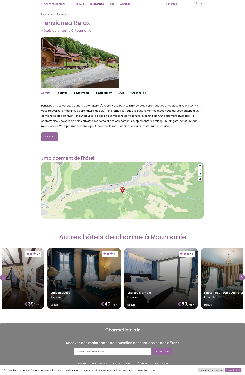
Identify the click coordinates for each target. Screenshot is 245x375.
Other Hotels (138, 92)
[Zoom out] (200, 170)
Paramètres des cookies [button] (210, 370)
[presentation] (3, 277)
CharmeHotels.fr (53, 4)
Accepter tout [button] (233, 370)
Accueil (79, 3)
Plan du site (161, 363)
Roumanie (46, 13)
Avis (121, 92)
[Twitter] (201, 4)
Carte (116, 363)
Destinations (96, 3)
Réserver (62, 92)
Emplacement (104, 92)
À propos (125, 3)
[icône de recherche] (162, 4)
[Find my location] (200, 179)
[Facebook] (196, 4)
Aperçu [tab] (45, 92)
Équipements (81, 92)
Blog (112, 3)
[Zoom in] (200, 166)
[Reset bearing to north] (200, 174)
